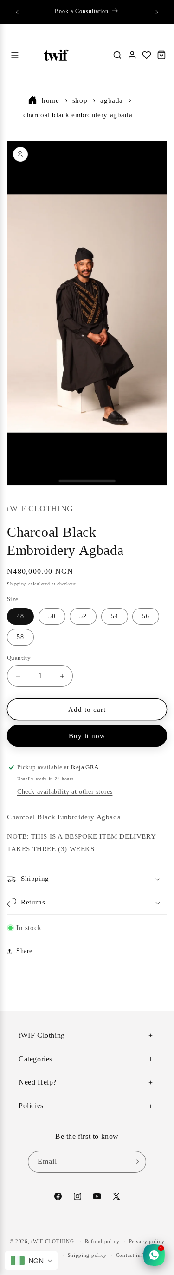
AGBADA (111, 100)
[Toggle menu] (14, 55)
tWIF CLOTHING (52, 1241)
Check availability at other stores (64, 791)
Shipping (17, 583)
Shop (79, 100)
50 (52, 616)
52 (83, 616)
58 (20, 637)
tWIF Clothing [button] (42, 1035)
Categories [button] (35, 1059)
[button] (87, 879)
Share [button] (24, 951)
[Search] (117, 55)
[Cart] (161, 55)
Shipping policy (87, 1255)
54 (114, 616)
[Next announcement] (157, 12)
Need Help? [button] (38, 1082)
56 (145, 616)
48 (20, 616)
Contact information (140, 1255)
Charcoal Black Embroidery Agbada (77, 115)
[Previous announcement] (17, 12)
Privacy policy (147, 1241)
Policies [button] (31, 1106)
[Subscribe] (135, 1162)
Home (50, 100)
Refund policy (102, 1241)
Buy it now (87, 736)
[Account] (132, 55)
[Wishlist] (147, 55)
